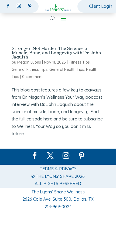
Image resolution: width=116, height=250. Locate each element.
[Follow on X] (50, 156)
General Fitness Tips (29, 69)
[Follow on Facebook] (8, 6)
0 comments (33, 76)
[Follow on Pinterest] (29, 6)
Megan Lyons (29, 62)
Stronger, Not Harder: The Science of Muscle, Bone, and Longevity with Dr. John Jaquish (56, 52)
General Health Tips (66, 69)
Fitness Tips (79, 62)
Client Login (100, 6)
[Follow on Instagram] (19, 6)
